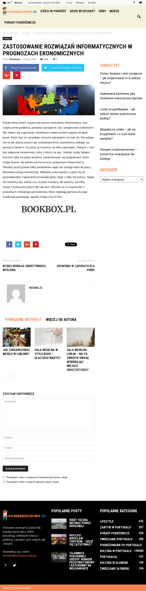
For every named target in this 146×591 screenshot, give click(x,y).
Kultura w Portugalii (115, 551)
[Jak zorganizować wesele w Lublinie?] (17, 337)
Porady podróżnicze (20, 22)
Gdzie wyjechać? (82, 11)
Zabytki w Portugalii (115, 527)
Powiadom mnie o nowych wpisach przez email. (32, 481)
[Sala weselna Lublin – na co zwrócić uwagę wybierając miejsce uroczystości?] (81, 337)
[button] (138, 16)
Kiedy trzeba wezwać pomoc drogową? (80, 523)
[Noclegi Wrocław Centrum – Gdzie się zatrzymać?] (59, 539)
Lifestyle (7, 38)
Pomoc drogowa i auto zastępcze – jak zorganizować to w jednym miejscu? (121, 78)
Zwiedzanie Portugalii (116, 539)
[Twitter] (140, 2)
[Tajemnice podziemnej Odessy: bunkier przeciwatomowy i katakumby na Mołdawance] (59, 557)
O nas (69, 2)
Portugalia (108, 557)
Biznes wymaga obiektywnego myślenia (24, 268)
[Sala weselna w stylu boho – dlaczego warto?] (49, 337)
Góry (102, 11)
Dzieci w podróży (53, 11)
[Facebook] (134, 2)
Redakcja (15, 59)
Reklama (80, 2)
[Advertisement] (48, 225)
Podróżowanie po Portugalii (121, 545)
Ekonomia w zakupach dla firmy (76, 268)
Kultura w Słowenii (114, 563)
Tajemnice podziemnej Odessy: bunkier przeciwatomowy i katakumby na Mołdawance (81, 560)
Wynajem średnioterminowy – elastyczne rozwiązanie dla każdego (118, 154)
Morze (114, 11)
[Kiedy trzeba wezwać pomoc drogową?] (59, 524)
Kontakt (92, 2)
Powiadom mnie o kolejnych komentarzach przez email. (37, 477)
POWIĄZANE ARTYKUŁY (23, 319)
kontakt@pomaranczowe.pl (19, 555)
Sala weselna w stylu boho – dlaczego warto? (48, 354)
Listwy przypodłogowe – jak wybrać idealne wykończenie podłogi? (118, 113)
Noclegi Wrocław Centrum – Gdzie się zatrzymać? (81, 540)
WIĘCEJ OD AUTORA (61, 319)
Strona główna (10, 33)
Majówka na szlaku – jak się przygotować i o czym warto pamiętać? (118, 133)
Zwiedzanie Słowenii (114, 568)
